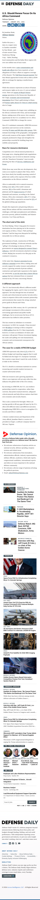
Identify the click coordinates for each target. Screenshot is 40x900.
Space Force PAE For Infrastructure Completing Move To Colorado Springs (19, 579)
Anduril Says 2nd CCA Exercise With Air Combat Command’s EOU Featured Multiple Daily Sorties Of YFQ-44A (18, 604)
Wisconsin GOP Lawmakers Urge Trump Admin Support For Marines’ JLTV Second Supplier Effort (19, 735)
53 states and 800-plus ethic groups (20, 130)
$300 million (8, 330)
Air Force (6, 600)
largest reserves (19, 192)
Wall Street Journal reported (24, 75)
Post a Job (20, 805)
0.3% (26, 352)
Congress (6, 731)
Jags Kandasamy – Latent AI (34, 762)
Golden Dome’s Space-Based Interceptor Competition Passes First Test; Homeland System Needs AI (17, 679)
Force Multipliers (7, 758)
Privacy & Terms (20, 856)
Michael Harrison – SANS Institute (7, 763)
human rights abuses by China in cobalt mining (21, 103)
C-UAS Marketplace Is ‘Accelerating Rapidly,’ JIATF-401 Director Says (25, 512)
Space (5, 576)
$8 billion (9, 328)
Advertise (5, 854)
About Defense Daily (25, 854)
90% (10, 189)
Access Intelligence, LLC (15, 887)
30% (13, 187)
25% (33, 199)
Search (32, 802)
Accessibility (31, 856)
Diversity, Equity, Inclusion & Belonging (14, 858)
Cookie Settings (7, 856)
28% (26, 197)
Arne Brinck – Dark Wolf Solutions (25, 762)
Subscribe (13, 854)
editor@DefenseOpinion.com (18, 473)
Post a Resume (32, 805)
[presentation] (7, 753)
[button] (2, 3)
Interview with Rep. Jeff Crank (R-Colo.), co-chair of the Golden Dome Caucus (27, 545)
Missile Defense (9, 675)
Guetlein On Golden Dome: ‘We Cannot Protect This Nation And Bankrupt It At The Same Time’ (25, 497)
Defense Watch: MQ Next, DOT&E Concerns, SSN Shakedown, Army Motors (26, 528)
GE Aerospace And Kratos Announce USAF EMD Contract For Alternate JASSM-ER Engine (19, 629)
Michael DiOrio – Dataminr (15, 762)
